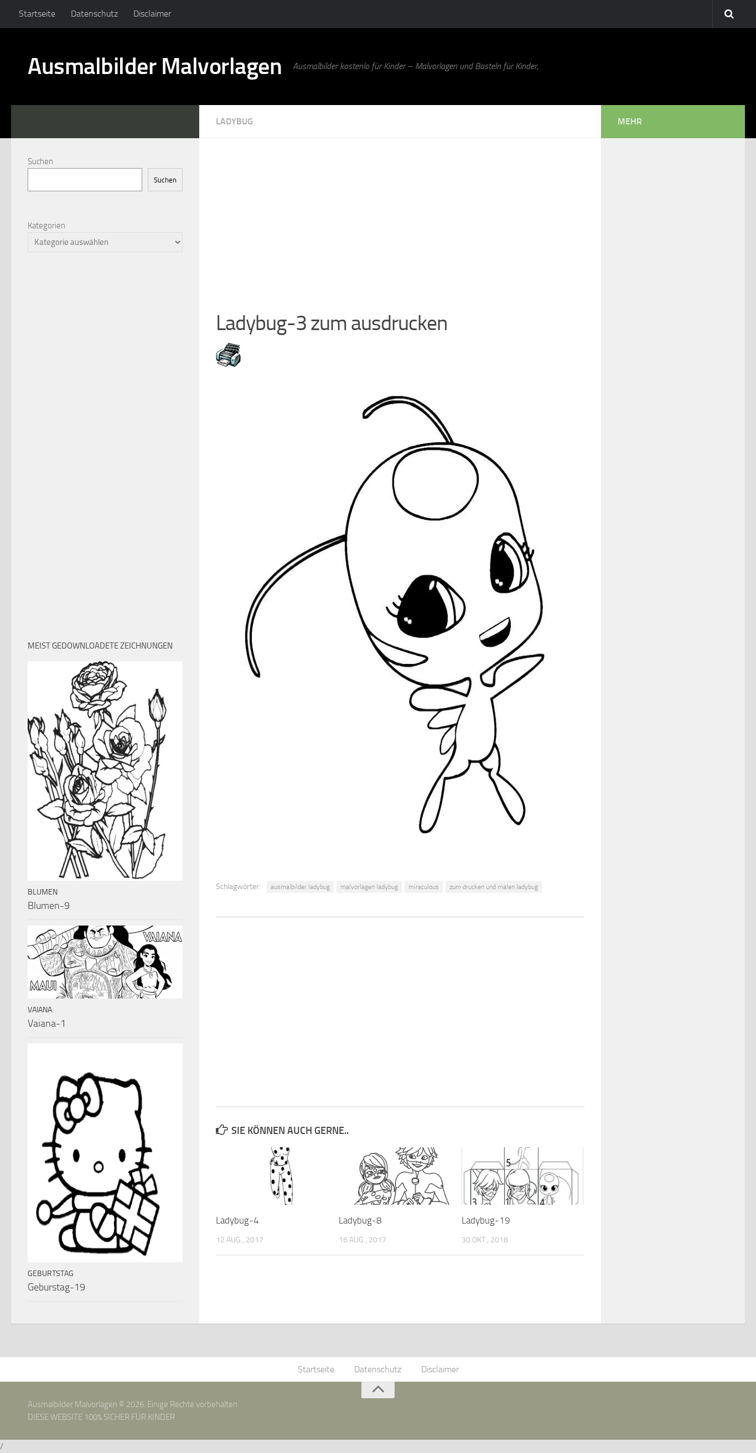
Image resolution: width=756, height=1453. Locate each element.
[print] (228, 364)
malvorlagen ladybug (369, 887)
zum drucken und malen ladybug (493, 887)
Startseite (37, 13)
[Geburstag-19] (105, 1152)
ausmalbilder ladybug (300, 887)
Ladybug (234, 121)
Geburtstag (51, 1273)
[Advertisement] (400, 215)
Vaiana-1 (47, 1023)
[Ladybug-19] (523, 1176)
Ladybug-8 (360, 1220)
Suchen (40, 161)
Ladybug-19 (486, 1220)
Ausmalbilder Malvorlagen (155, 66)
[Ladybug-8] (400, 1176)
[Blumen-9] (105, 771)
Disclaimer (152, 13)
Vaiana (40, 1010)
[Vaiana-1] (105, 962)
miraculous (423, 887)
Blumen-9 (49, 906)
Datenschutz (94, 13)
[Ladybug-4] (277, 1176)
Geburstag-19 (56, 1287)
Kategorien (46, 226)
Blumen (43, 892)
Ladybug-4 (237, 1220)
